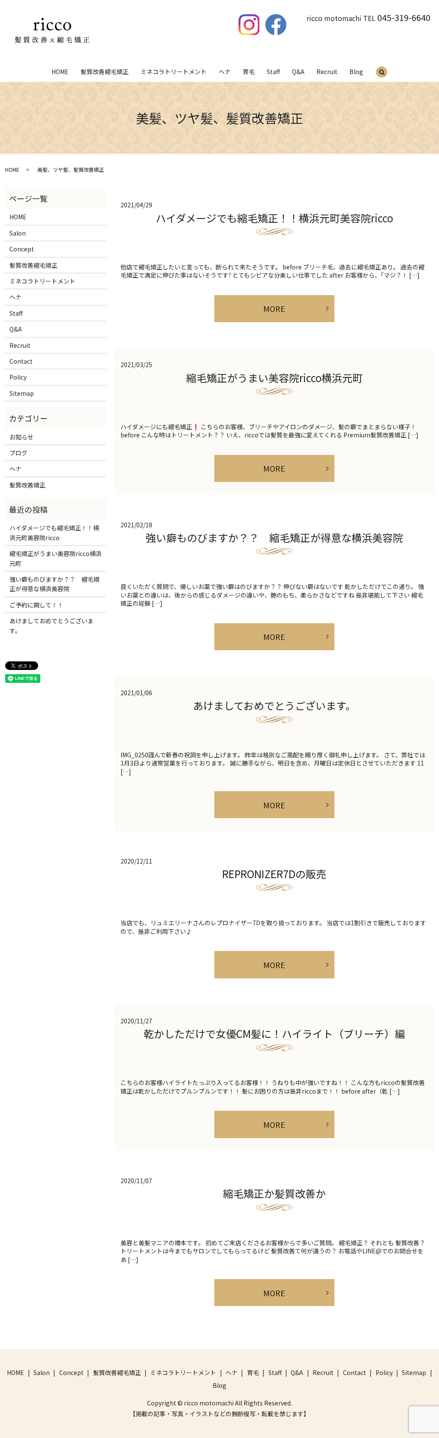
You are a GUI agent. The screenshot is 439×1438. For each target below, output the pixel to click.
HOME (60, 71)
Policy (18, 377)
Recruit (326, 71)
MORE (274, 308)
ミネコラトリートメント (174, 71)
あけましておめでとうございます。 (274, 705)
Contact (21, 361)
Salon (17, 233)
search (381, 72)
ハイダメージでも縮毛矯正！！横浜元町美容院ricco (274, 217)
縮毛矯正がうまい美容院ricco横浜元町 (274, 377)
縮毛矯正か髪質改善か (274, 1193)
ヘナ (225, 71)
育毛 (249, 71)
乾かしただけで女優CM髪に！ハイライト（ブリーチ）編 (274, 1033)
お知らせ (21, 437)
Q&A (298, 71)
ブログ (18, 452)
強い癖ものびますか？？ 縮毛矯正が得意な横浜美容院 (274, 537)
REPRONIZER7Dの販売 (274, 873)
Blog (356, 71)
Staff (273, 71)
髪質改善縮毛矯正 (105, 71)
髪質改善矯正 (27, 485)
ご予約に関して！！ (36, 605)
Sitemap (21, 393)
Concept (21, 249)
